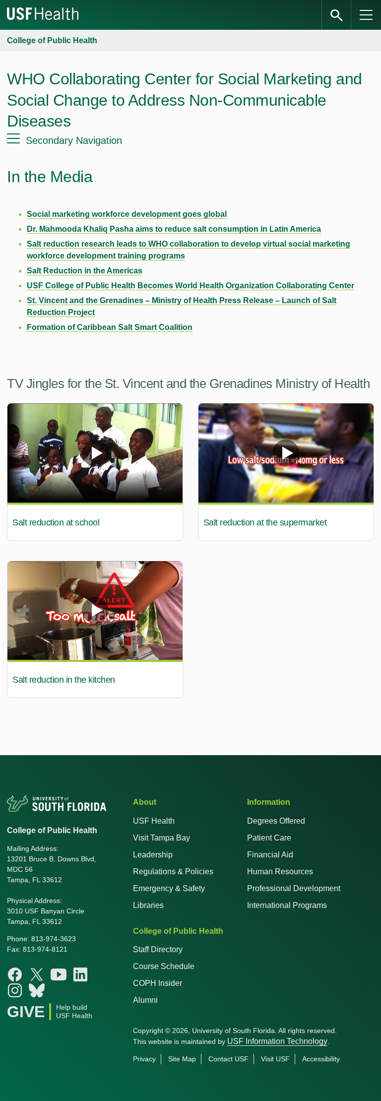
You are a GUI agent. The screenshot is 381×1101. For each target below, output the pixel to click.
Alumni (145, 1000)
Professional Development (293, 888)
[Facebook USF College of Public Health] (15, 974)
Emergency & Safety (169, 888)
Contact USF (228, 1059)
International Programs (287, 905)
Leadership (153, 854)
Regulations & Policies (173, 871)
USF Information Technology (277, 1041)
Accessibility (321, 1059)
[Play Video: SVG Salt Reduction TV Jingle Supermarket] (286, 453)
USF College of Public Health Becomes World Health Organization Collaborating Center (190, 285)
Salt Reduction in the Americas (84, 270)
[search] (336, 15)
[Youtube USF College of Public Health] (58, 974)
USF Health (154, 821)
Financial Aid (270, 854)
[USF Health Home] (43, 14)
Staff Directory (158, 949)
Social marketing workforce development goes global (127, 214)
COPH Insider (157, 983)
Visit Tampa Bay (161, 838)
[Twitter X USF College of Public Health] (37, 974)
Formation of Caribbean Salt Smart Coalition (109, 327)
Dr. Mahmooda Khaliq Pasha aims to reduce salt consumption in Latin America (174, 229)
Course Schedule (163, 966)
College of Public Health (52, 40)
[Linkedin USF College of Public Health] (80, 974)
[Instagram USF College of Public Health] (15, 990)
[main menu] (366, 15)
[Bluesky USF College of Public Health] (37, 990)
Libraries (148, 905)
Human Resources (280, 871)
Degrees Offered (276, 821)
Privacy (144, 1059)
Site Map (182, 1059)
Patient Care (269, 838)
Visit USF (275, 1059)
